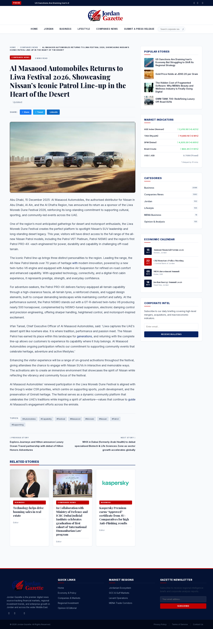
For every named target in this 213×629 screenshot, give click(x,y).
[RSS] (202, 3)
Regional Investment (68, 603)
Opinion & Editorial (67, 608)
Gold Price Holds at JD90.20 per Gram (176, 74)
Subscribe (183, 606)
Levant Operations (118, 598)
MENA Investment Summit (166, 271)
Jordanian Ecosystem (120, 588)
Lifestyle (84, 28)
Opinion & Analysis (154, 221)
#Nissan (103, 419)
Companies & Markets (69, 598)
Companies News (29, 47)
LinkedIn (54, 112)
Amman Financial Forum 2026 (169, 249)
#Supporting (18, 424)
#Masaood (75, 419)
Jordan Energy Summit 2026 (168, 281)
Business (65, 28)
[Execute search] (183, 29)
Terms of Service (180, 624)
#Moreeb (89, 419)
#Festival (61, 419)
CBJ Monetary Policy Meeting (169, 260)
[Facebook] (194, 3)
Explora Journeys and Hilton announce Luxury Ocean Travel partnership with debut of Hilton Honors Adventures (36, 445)
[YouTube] (24, 613)
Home (34, 28)
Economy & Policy (67, 593)
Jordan (48, 28)
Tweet (40, 112)
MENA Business (152, 214)
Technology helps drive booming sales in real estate (28, 511)
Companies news (107, 28)
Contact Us (198, 624)
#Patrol (115, 419)
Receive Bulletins (171, 334)
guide (131, 399)
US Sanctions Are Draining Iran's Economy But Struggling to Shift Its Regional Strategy (62, 3)
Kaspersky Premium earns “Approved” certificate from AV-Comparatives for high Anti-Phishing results (114, 515)
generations (84, 336)
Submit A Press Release (139, 28)
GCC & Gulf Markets (119, 593)
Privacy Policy (160, 624)
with (75, 263)
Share (26, 112)
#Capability (46, 419)
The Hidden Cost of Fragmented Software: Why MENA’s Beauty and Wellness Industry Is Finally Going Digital (174, 87)
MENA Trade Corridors (120, 603)
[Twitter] (197, 3)
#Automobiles (29, 419)
